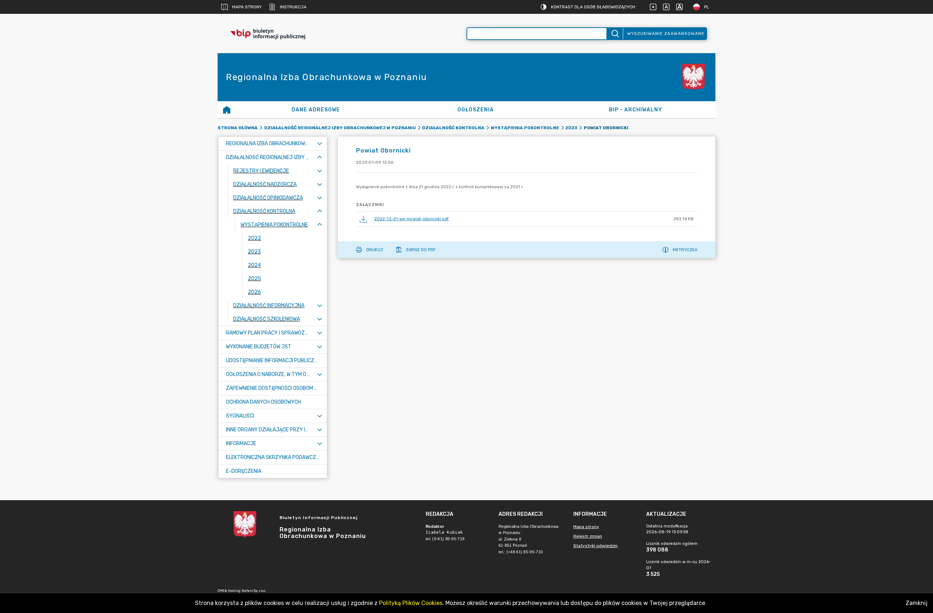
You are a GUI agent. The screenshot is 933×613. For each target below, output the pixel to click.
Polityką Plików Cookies (410, 603)
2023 (571, 127)
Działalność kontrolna (453, 127)
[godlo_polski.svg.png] (693, 77)
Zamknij (917, 603)
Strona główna (238, 127)
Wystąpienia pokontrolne (525, 127)
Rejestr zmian (587, 536)
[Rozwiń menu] (319, 143)
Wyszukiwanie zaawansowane (665, 33)
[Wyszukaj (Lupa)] (614, 33)
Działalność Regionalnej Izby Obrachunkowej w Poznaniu (340, 127)
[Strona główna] (227, 109)
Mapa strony (247, 6)
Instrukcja (293, 6)
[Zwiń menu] (319, 157)
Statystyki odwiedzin (595, 545)
